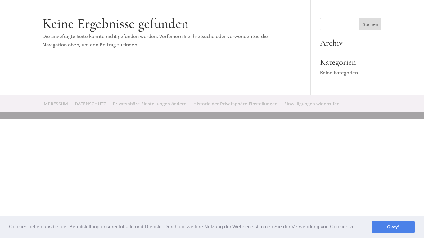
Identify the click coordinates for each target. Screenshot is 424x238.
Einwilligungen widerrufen (312, 104)
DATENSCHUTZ (90, 104)
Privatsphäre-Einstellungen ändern (150, 104)
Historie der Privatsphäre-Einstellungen (235, 104)
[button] (358, 227)
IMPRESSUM (55, 104)
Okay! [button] (393, 226)
